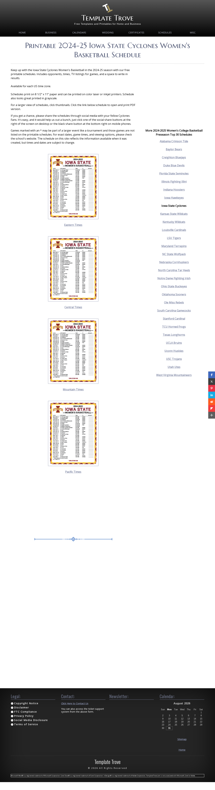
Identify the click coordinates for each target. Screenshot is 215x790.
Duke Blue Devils (174, 165)
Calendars (79, 32)
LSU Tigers (174, 238)
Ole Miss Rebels (174, 302)
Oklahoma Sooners (174, 294)
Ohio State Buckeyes (174, 286)
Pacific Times (73, 472)
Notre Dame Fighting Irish (173, 278)
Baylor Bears (174, 149)
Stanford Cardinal (174, 318)
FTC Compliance (25, 711)
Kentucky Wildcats (174, 222)
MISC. (193, 32)
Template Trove (107, 18)
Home (22, 32)
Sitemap (182, 739)
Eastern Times (73, 225)
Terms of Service (26, 724)
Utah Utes (174, 367)
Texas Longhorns (174, 335)
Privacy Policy (24, 715)
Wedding (108, 32)
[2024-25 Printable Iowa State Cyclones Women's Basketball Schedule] (73, 218)
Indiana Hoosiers (174, 189)
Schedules (165, 32)
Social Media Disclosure (31, 720)
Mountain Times (73, 389)
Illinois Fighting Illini (174, 181)
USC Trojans (174, 359)
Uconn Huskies (173, 351)
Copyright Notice (26, 703)
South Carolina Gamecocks (174, 310)
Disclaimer (21, 707)
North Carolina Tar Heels (174, 270)
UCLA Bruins (174, 343)
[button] (211, 374)
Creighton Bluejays (174, 157)
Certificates (136, 32)
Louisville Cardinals (174, 230)
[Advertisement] (73, 506)
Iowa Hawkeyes (174, 198)
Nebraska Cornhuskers (174, 262)
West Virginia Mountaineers (174, 375)
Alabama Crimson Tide (174, 141)
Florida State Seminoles (174, 173)
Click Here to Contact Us (74, 703)
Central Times (73, 307)
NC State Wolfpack (174, 254)
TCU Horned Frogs (174, 326)
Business (50, 32)
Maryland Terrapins (174, 246)
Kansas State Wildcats (174, 214)
